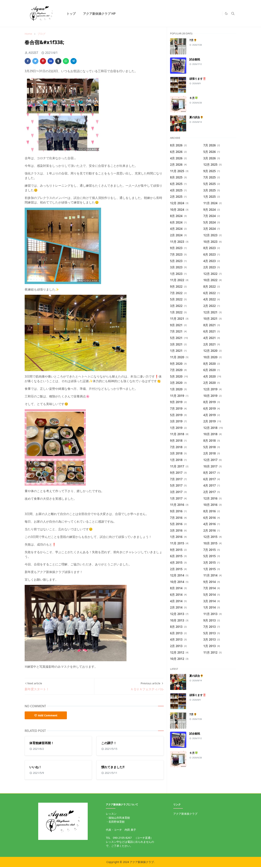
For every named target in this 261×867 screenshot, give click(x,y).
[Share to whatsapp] (66, 61)
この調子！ (109, 743)
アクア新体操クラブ (185, 813)
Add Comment (47, 715)
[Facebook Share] (28, 61)
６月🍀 (193, 98)
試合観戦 (194, 59)
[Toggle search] (232, 13)
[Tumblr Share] (58, 61)
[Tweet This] (35, 61)
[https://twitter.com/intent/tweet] (218, 13)
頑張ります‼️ (197, 78)
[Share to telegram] (74, 61)
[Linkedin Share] (51, 61)
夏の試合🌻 (196, 117)
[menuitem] (71, 13)
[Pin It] (43, 61)
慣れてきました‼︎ (112, 767)
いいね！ (35, 767)
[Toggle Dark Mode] (226, 13)
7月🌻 (193, 40)
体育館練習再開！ (41, 743)
